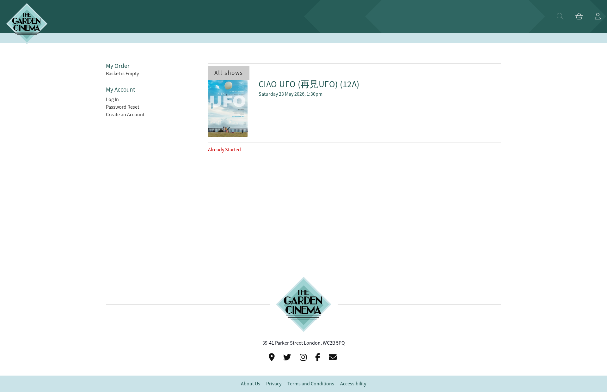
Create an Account (125, 115)
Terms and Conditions (310, 384)
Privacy (273, 384)
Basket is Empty (122, 73)
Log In (112, 99)
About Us (250, 384)
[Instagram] (304, 357)
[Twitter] (288, 357)
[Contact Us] (273, 357)
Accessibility (353, 384)
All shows (228, 73)
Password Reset (122, 107)
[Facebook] (318, 357)
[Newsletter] (334, 357)
